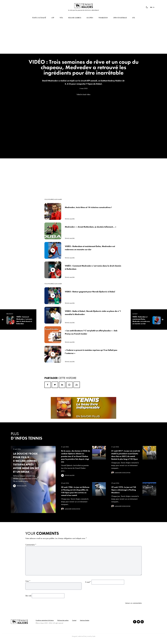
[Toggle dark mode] (146, 7)
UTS (133, 18)
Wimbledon (103, 18)
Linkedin (62, 385)
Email (77, 385)
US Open (90, 18)
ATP (52, 18)
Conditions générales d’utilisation (45, 620)
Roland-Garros (74, 18)
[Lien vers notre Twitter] (138, 621)
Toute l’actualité (39, 18)
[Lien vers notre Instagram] (142, 621)
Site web (28, 595)
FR (151, 7)
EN (153, 7)
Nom (27, 581)
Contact (74, 620)
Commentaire (30, 544)
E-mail (88, 582)
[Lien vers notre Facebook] (134, 621)
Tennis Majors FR (83, 5)
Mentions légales (84, 620)
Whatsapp (69, 385)
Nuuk (93, 636)
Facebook (47, 385)
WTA (61, 18)
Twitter (55, 385)
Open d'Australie (120, 18)
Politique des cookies (63, 620)
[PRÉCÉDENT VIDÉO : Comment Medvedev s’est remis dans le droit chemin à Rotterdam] (3, 319)
